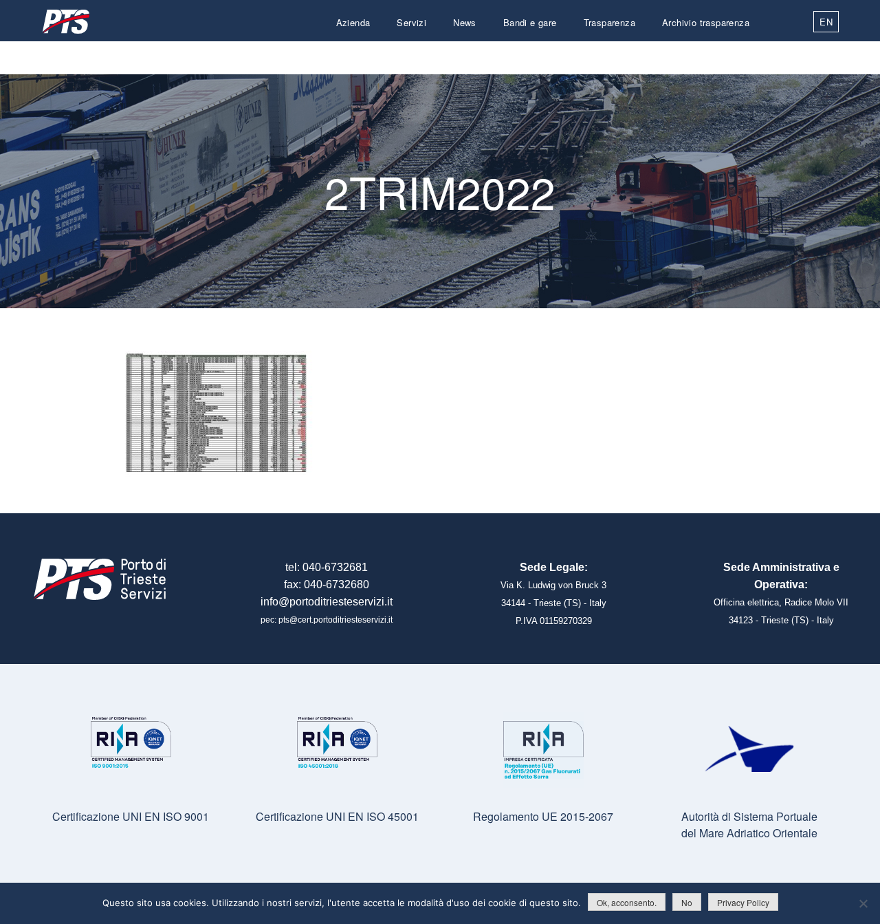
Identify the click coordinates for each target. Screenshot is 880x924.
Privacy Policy (743, 902)
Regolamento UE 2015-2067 (543, 816)
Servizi (411, 22)
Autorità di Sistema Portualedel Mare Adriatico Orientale (749, 824)
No (686, 902)
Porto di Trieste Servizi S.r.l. (65, 22)
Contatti (732, 55)
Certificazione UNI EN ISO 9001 (130, 816)
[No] (863, 903)
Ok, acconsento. (627, 902)
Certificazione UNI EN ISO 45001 (337, 816)
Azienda (353, 22)
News (464, 22)
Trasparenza (609, 22)
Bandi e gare (530, 22)
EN (826, 21)
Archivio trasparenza (705, 22)
